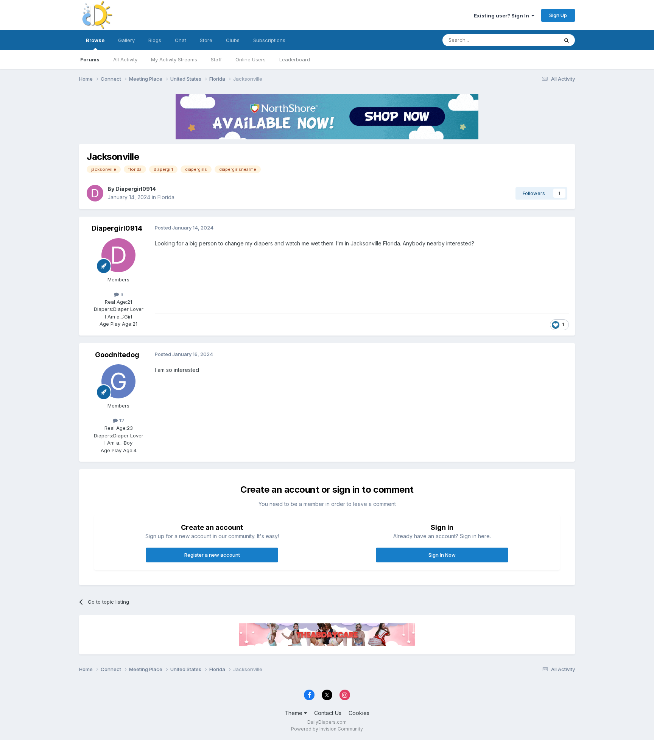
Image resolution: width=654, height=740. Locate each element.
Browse (95, 40)
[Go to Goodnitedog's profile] (118, 381)
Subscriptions (269, 40)
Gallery (126, 40)
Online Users (250, 59)
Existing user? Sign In (502, 15)
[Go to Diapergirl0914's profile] (95, 193)
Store (206, 40)
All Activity (125, 59)
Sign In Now (442, 555)
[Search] (566, 40)
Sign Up (558, 15)
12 (121, 420)
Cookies (359, 713)
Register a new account (212, 555)
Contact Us (327, 713)
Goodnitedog (117, 355)
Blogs (154, 40)
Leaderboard (294, 59)
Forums (90, 59)
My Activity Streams (174, 59)
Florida (165, 197)
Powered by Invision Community (327, 729)
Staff (216, 59)
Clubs (233, 40)
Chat (180, 40)
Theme (294, 713)
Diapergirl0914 (135, 189)
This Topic (536, 40)
